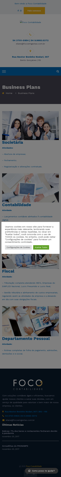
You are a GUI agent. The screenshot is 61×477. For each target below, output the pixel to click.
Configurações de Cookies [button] (18, 247)
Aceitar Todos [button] (41, 247)
